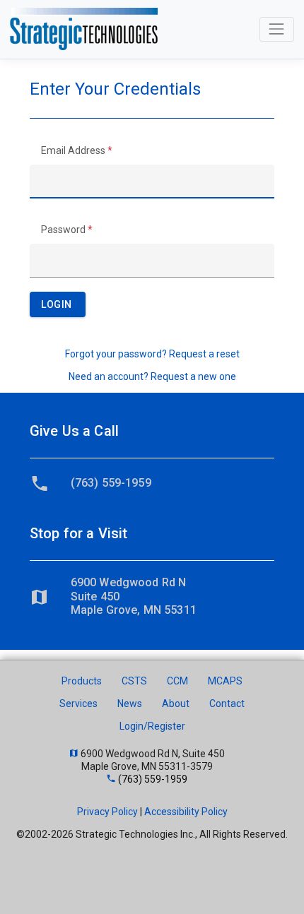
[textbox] (152, 181)
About (175, 703)
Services (78, 703)
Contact (227, 703)
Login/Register (152, 726)
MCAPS (225, 681)
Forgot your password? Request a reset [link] (152, 354)
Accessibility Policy (186, 811)
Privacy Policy (107, 811)
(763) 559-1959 (111, 482)
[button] (58, 304)
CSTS (134, 681)
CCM (177, 681)
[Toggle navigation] (276, 29)
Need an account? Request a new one (152, 376)
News (129, 703)
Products (82, 681)
